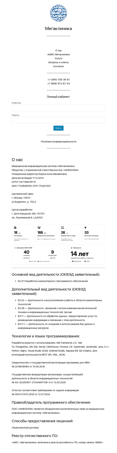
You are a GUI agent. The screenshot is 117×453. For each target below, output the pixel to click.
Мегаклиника (58, 28)
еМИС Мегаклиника (59, 54)
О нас (58, 50)
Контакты (58, 66)
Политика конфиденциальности (58, 141)
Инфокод (16, 102)
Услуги (58, 58)
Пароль (15, 115)
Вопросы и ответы (58, 62)
